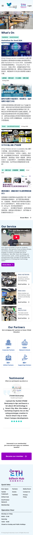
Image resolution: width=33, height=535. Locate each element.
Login (29, 6)
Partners (15, 489)
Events (14, 492)
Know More (24, 218)
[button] (9, 27)
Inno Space (4, 489)
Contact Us (26, 492)
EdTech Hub (5, 497)
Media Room (27, 489)
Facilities (15, 495)
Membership (5, 505)
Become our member (14, 456)
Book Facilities (22, 284)
